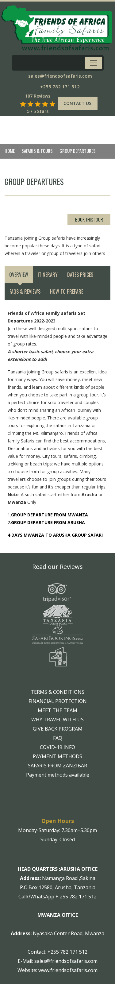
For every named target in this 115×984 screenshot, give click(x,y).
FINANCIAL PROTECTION (58, 701)
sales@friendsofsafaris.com (60, 76)
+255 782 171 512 (60, 86)
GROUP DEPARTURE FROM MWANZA (49, 515)
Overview (18, 274)
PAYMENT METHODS (57, 756)
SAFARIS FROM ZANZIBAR (57, 765)
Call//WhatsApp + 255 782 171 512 (57, 896)
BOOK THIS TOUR (89, 219)
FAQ (57, 738)
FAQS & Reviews (25, 291)
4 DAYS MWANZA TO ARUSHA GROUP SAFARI (55, 535)
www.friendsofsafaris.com (68, 970)
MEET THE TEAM (57, 710)
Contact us (77, 103)
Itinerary (48, 274)
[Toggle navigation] (93, 63)
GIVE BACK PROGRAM (57, 728)
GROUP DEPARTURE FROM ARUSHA (48, 522)
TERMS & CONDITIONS (57, 692)
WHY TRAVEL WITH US (57, 719)
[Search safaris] (14, 104)
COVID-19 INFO (57, 747)
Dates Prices (80, 274)
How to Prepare (66, 291)
